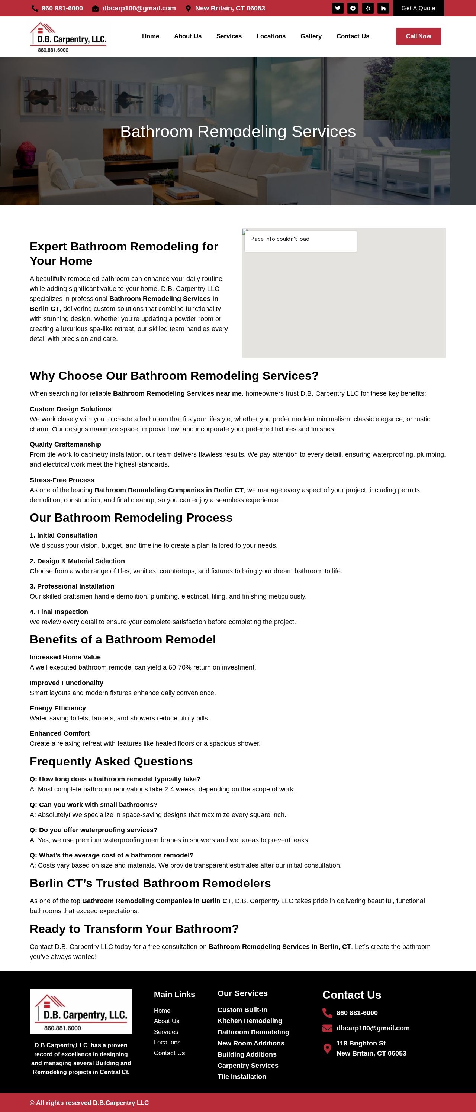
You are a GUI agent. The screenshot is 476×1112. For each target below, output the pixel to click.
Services (229, 36)
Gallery (311, 36)
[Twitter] (338, 8)
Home (150, 36)
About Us (188, 36)
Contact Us (353, 36)
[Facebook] (353, 8)
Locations (271, 36)
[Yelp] (368, 8)
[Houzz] (383, 8)
